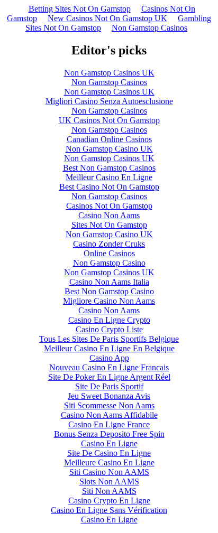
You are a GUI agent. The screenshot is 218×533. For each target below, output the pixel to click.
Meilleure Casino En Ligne (109, 462)
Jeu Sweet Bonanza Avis (109, 395)
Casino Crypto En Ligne (109, 500)
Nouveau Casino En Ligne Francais (109, 367)
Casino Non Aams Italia (109, 281)
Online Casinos (109, 253)
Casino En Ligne (109, 443)
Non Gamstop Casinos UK (109, 72)
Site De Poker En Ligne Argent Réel (109, 376)
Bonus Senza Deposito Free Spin (109, 433)
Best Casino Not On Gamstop (109, 186)
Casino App (109, 357)
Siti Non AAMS (109, 491)
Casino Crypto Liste (109, 329)
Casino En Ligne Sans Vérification (109, 510)
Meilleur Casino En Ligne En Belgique (109, 348)
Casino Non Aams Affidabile (109, 414)
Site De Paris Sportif (109, 386)
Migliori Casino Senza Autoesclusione (109, 101)
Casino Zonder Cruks (109, 243)
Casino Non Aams (109, 215)
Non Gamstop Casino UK (109, 148)
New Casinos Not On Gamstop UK (107, 18)
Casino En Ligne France (109, 424)
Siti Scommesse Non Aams (109, 405)
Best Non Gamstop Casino (109, 291)
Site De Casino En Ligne (109, 452)
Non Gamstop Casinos (149, 27)
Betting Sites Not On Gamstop (80, 8)
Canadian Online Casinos (109, 139)
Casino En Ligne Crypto (109, 319)
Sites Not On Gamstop (109, 224)
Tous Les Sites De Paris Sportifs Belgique (109, 338)
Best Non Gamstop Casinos (109, 167)
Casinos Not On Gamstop (109, 205)
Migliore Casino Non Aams (109, 300)
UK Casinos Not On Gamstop (109, 120)
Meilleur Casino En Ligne (109, 177)
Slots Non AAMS (109, 481)
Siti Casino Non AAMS (109, 471)
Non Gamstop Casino (109, 262)
